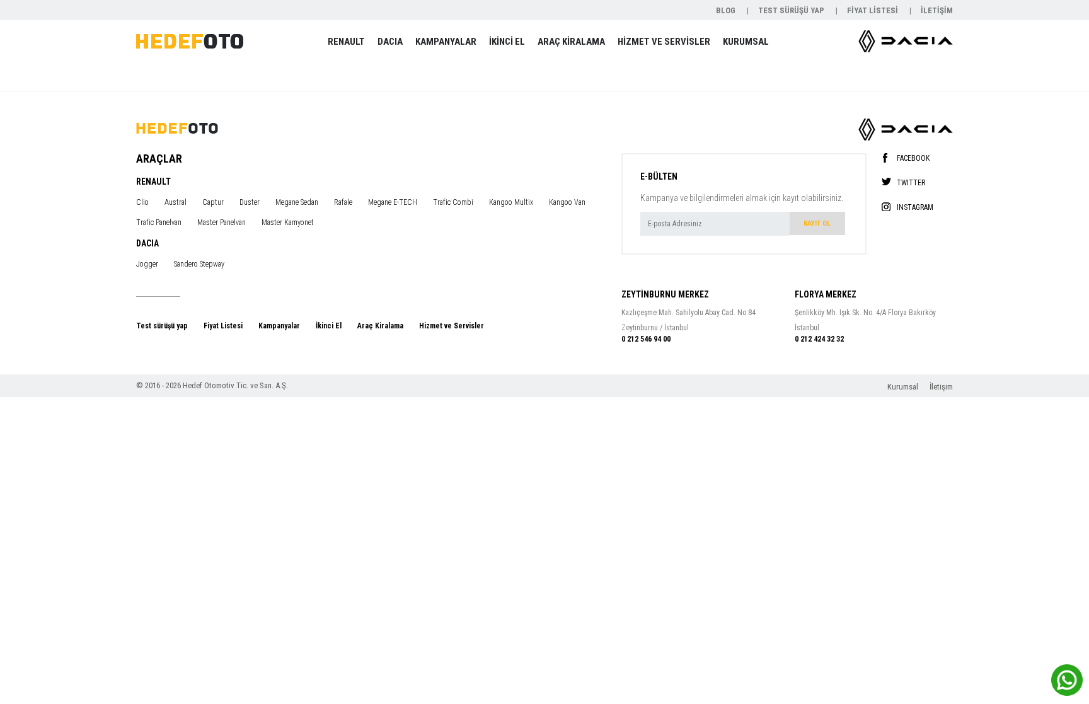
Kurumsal (903, 386)
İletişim (941, 386)
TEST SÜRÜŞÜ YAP (792, 10)
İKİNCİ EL (507, 41)
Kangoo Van (567, 202)
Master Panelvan (221, 222)
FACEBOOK (913, 158)
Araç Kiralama (380, 326)
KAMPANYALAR (445, 41)
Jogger (147, 264)
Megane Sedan (296, 202)
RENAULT (346, 41)
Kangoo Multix (511, 202)
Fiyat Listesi (223, 326)
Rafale (343, 202)
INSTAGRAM (915, 207)
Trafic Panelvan (159, 222)
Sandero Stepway (199, 264)
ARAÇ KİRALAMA (571, 41)
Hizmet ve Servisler (451, 326)
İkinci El (329, 326)
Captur (213, 202)
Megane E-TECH (392, 202)
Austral (175, 202)
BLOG (726, 10)
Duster (249, 202)
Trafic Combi (453, 202)
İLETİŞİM (937, 10)
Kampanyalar (279, 326)
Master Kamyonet (288, 222)
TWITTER (911, 182)
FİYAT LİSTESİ (873, 10)
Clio (142, 202)
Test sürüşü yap (162, 326)
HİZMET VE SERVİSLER (664, 41)
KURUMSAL (746, 41)
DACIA (390, 41)
